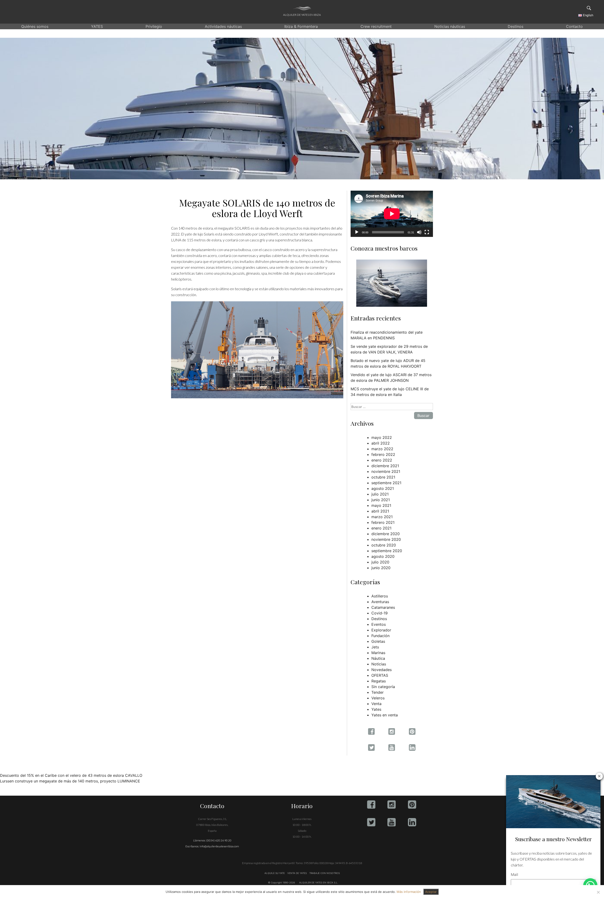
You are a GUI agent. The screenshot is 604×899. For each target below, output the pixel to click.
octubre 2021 (383, 477)
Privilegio (154, 26)
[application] (392, 214)
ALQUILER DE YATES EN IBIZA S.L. (318, 882)
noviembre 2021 (385, 471)
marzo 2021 (382, 516)
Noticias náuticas (449, 26)
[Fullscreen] (426, 232)
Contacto (574, 26)
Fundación (380, 635)
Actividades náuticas (223, 26)
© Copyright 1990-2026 (281, 882)
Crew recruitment (376, 26)
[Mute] (419, 232)
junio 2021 (380, 499)
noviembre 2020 (386, 539)
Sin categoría (383, 686)
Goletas (378, 641)
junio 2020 (380, 567)
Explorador (381, 630)
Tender (377, 692)
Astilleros (379, 596)
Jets (375, 647)
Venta (376, 703)
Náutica (378, 658)
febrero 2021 (382, 522)
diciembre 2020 (385, 533)
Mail (514, 874)
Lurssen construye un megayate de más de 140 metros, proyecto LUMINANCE (70, 781)
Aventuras (380, 601)
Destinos (515, 26)
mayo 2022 (381, 437)
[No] (598, 892)
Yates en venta (384, 715)
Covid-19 (379, 613)
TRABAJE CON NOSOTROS (324, 873)
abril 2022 (380, 443)
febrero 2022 (383, 454)
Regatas (378, 681)
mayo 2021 (381, 505)
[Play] (356, 232)
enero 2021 (381, 528)
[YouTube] (391, 822)
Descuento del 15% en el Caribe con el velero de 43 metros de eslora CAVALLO (71, 775)
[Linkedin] (412, 822)
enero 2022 (381, 460)
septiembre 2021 (386, 482)
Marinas (378, 652)
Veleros (378, 698)
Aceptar (431, 892)
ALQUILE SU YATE (274, 873)
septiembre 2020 (386, 550)
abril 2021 (380, 511)
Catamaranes (383, 607)
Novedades (381, 669)
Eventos (378, 624)
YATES (97, 26)
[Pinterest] (412, 804)
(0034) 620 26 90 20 (218, 840)
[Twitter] (371, 822)
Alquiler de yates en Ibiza (302, 15)
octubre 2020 (383, 545)
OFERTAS (379, 675)
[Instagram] (391, 804)
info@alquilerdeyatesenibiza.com (219, 846)
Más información (409, 892)
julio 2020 (380, 562)
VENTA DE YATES (297, 873)
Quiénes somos (34, 26)
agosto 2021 (382, 488)
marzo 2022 (382, 448)
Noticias (378, 664)
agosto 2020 (382, 556)
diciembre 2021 (385, 465)
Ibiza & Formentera (301, 26)
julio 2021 (380, 494)
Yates (376, 709)
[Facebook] (371, 804)
